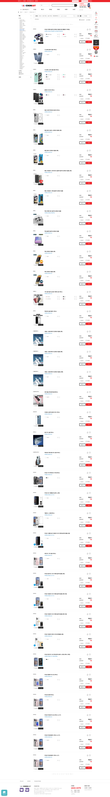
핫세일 (50, 9)
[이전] (52, 24)
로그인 (90, 1)
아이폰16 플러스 (22, 28)
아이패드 (20, 70)
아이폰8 (21, 60)
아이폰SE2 (21, 51)
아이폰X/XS (21, 58)
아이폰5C (21, 65)
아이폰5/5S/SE (22, 66)
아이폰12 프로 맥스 (23, 47)
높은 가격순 (50, 15)
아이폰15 (21, 33)
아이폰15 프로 (22, 34)
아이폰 (20, 18)
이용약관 (28, 781)
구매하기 (88, 41)
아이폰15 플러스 (22, 35)
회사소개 (21, 781)
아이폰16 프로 (22, 29)
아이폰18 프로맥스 (23, 21)
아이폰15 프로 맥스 (23, 36)
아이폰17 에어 (22, 23)
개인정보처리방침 (37, 781)
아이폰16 (21, 27)
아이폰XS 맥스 (22, 55)
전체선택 (82, 38)
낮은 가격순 (45, 15)
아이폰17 (21, 22)
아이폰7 (21, 61)
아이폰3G (21, 68)
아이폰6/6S (21, 64)
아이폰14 (21, 40)
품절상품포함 (55, 15)
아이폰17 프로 (22, 24)
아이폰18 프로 (22, 20)
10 (70, 24)
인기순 (40, 15)
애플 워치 (20, 72)
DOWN (96, 44)
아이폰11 (21, 54)
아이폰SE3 (21, 41)
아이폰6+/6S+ (22, 63)
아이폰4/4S (21, 67)
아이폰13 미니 (22, 42)
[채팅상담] (4, 792)
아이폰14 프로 (22, 39)
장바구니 (82, 41)
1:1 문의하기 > (73, 793)
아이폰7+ (21, 62)
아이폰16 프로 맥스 (23, 30)
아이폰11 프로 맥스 (23, 52)
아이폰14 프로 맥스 (23, 37)
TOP (96, 41)
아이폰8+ (21, 59)
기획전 (58, 9)
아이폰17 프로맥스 (23, 25)
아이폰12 (21, 49)
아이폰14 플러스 (22, 38)
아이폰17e (21, 26)
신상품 (34, 9)
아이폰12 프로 (22, 48)
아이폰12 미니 (22, 50)
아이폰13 (21, 43)
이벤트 (66, 9)
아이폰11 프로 (22, 53)
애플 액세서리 (21, 73)
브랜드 (74, 9)
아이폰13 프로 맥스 (23, 46)
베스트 (42, 9)
